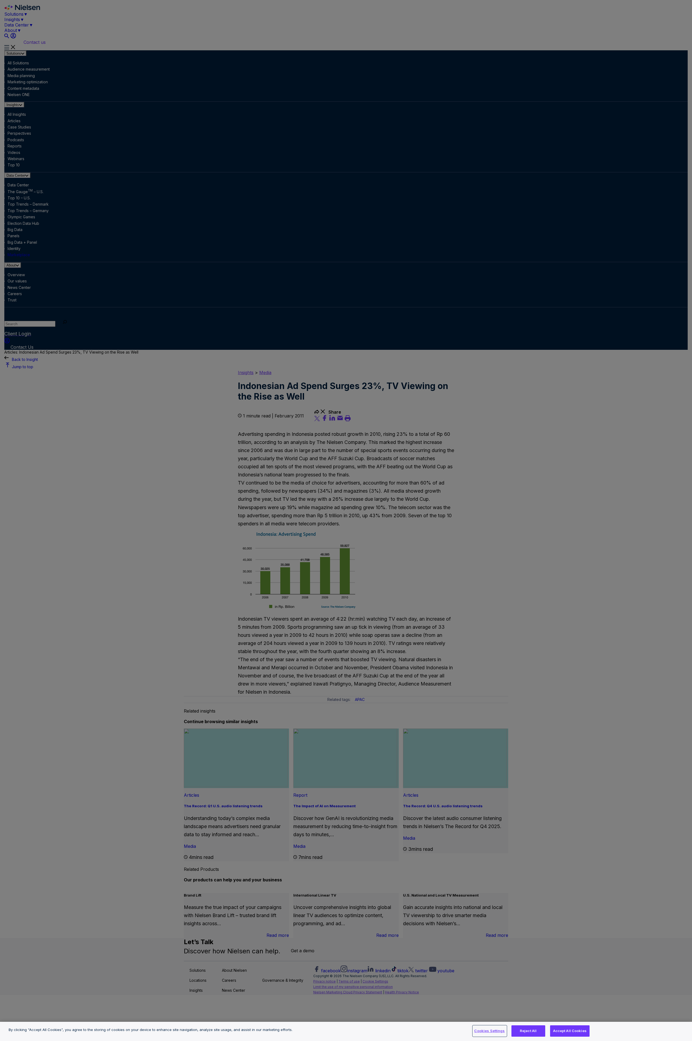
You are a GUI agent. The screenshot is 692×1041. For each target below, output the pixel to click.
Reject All (528, 1031)
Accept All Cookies (570, 1031)
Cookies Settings (489, 1031)
